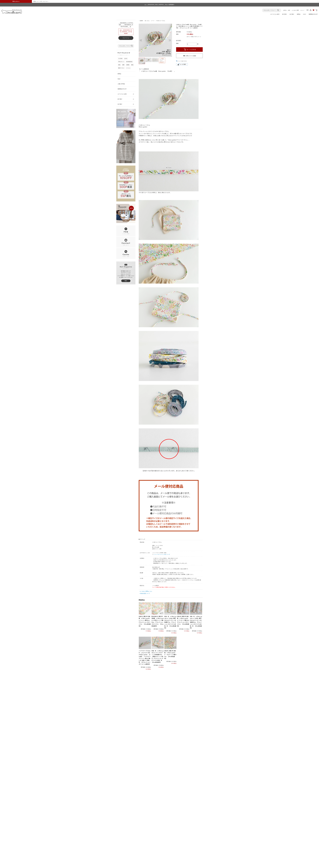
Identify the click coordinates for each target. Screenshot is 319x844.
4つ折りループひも (160, 20)
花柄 (123, 64)
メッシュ (128, 68)
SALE (304, 14)
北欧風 (127, 64)
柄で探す (284, 14)
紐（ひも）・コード (149, 20)
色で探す (292, 14)
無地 (119, 64)
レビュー (302, 10)
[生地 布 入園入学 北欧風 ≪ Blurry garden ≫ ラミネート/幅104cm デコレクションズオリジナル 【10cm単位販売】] (183, 608)
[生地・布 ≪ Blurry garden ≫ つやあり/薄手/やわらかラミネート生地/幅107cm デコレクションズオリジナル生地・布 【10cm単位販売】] (170, 608)
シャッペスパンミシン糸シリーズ (162, 554)
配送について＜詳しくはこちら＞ (41, 1)
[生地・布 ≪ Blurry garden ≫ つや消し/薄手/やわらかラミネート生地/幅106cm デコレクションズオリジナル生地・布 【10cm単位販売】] (196, 608)
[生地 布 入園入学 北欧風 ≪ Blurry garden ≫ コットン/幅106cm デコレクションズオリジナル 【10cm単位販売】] (145, 608)
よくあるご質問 (295, 10)
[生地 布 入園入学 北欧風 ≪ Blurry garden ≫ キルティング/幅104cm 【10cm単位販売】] (170, 643)
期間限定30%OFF (313, 14)
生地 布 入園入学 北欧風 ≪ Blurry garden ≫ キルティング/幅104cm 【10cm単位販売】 (170, 654)
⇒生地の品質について (144, 593)
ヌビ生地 (120, 58)
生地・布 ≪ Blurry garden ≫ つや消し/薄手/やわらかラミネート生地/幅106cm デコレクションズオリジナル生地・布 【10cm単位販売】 (196, 622)
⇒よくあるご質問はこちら (145, 591)
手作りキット (121, 61)
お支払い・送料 (286, 10)
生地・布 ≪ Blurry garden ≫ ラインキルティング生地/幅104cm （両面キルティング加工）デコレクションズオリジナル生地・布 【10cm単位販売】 (158, 656)
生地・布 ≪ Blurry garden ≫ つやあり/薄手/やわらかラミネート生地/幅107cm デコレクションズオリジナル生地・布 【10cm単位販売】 (170, 622)
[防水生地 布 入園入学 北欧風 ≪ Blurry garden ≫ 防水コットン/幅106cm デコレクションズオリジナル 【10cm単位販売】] (158, 608)
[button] (141, 40)
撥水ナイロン (121, 68)
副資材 (141, 20)
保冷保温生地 (129, 61)
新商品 (298, 14)
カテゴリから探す (275, 14)
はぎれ (125, 58)
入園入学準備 (121, 84)
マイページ (126, 38)
